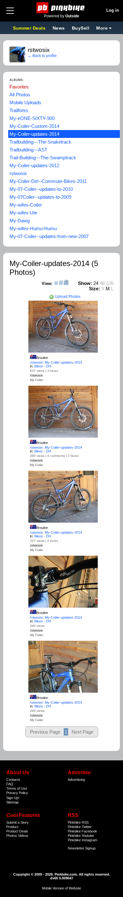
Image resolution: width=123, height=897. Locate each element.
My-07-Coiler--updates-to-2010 (41, 189)
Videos (23, 835)
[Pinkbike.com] (62, 7)
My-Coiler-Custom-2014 (34, 126)
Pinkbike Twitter (80, 827)
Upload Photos (67, 296)
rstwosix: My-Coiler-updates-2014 (56, 362)
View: (47, 283)
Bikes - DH (42, 366)
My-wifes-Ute (23, 212)
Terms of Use (16, 788)
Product (12, 827)
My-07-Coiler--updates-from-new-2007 (49, 236)
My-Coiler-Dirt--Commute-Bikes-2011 (48, 181)
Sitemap (12, 802)
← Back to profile (42, 56)
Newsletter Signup (82, 848)
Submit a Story (17, 822)
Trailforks (18, 110)
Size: (94, 288)
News (59, 28)
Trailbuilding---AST (28, 149)
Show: (85, 283)
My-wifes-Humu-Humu (33, 228)
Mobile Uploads (25, 102)
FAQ (9, 784)
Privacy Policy (17, 793)
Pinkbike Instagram (82, 840)
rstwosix (18, 173)
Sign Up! (12, 798)
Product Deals (17, 831)
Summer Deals (30, 28)
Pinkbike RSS (78, 822)
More (102, 28)
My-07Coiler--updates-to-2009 (40, 197)
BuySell (81, 28)
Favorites (19, 86)
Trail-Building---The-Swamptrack (42, 157)
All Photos (19, 94)
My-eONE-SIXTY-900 (32, 118)
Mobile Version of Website (61, 888)
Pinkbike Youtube (81, 835)
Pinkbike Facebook (82, 831)
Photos (11, 835)
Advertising (76, 779)
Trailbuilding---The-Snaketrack (40, 142)
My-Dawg (19, 220)
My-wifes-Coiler (25, 204)
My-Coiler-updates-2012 (34, 165)
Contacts (13, 779)
